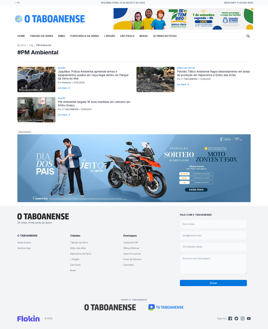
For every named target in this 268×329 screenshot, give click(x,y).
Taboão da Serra (41, 35)
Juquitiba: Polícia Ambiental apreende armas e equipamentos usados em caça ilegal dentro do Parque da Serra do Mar (93, 75)
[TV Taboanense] (166, 307)
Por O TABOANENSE (187, 79)
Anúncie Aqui (24, 248)
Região (62, 68)
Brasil (143, 35)
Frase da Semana (132, 259)
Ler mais (62, 88)
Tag (31, 45)
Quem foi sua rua (132, 253)
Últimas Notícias (165, 35)
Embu (61, 35)
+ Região (109, 35)
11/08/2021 (205, 79)
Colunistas (128, 264)
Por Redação (65, 82)
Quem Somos (24, 242)
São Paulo (127, 35)
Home (21, 35)
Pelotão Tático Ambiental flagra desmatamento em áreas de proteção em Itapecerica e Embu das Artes (213, 73)
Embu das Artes (186, 68)
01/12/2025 (79, 82)
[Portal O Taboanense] (110, 307)
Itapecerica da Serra (84, 35)
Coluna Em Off (130, 242)
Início (23, 45)
